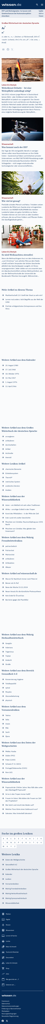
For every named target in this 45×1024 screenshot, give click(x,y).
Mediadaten (5, 1011)
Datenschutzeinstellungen (10, 1006)
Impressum (5, 1001)
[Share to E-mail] (3, 49)
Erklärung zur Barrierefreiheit (11, 1009)
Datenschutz (6, 1004)
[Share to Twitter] (12, 49)
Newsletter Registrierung (10, 1016)
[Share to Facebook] (8, 49)
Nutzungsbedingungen (9, 1014)
